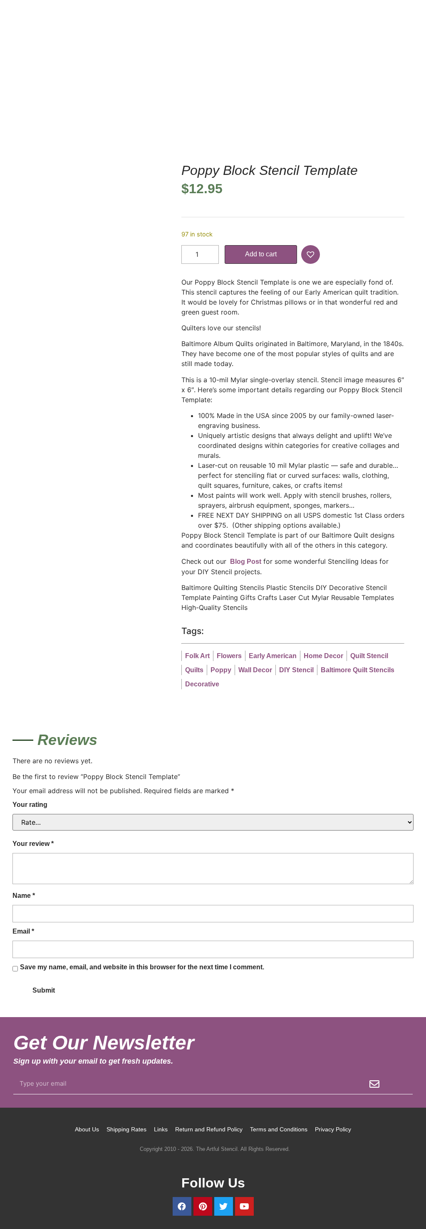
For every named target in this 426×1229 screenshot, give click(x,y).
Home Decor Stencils (65, 117)
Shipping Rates (126, 1129)
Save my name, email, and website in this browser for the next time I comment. (142, 967)
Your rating (29, 804)
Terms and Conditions (278, 1129)
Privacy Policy (333, 1129)
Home (21, 117)
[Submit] (374, 1084)
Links (161, 1129)
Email (23, 931)
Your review (33, 843)
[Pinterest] (202, 1206)
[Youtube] (244, 1206)
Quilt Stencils (121, 117)
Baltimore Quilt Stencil (179, 117)
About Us (87, 1129)
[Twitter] (223, 1206)
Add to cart (261, 254)
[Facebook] (182, 1206)
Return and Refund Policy (209, 1129)
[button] (311, 254)
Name (23, 895)
